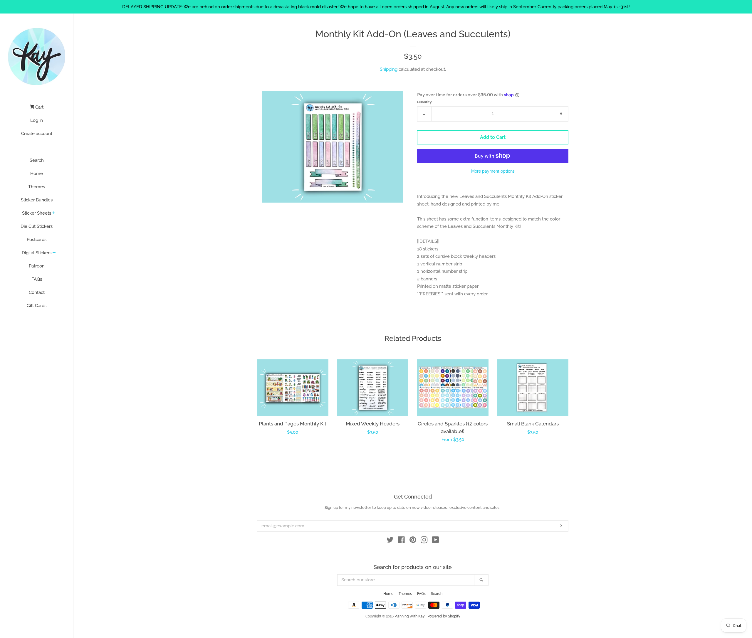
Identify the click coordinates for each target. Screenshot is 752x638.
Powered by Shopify (443, 616)
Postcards (36, 239)
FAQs (36, 279)
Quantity (424, 102)
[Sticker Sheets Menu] (54, 213)
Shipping (388, 69)
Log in (36, 120)
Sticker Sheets (36, 213)
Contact (37, 292)
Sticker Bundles (37, 200)
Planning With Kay (410, 616)
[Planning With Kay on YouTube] (435, 541)
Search (37, 160)
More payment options (493, 171)
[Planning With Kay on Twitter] (390, 541)
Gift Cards (36, 305)
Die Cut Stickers (37, 226)
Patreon (37, 266)
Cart (38, 107)
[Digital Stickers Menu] (54, 253)
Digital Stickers (36, 252)
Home (36, 173)
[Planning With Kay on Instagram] (424, 541)
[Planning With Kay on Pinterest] (413, 541)
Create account (36, 133)
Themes (36, 186)
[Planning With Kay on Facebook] (401, 541)
